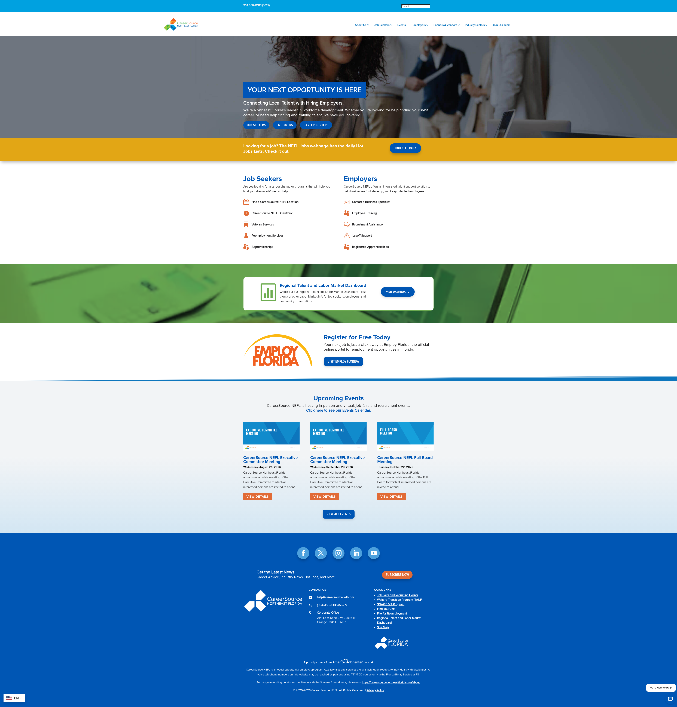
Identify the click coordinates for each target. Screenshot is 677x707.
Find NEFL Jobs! (405, 148)
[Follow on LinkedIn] (356, 553)
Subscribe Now (397, 575)
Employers (284, 125)
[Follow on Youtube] (374, 553)
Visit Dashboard (397, 292)
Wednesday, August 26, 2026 (262, 467)
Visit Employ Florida (343, 361)
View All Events (339, 514)
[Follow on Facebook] (303, 553)
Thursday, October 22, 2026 (395, 467)
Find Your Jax (386, 609)
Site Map (383, 627)
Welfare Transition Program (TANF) (399, 600)
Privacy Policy (375, 690)
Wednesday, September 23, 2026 (331, 467)
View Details (257, 496)
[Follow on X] (321, 553)
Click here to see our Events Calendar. (338, 410)
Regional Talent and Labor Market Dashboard (323, 285)
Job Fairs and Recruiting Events (397, 595)
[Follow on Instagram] (338, 553)
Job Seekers (256, 125)
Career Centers (316, 125)
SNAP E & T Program (390, 604)
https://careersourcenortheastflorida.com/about (391, 682)
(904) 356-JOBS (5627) (332, 605)
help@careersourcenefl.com (335, 597)
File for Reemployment (392, 613)
